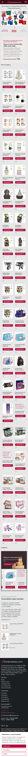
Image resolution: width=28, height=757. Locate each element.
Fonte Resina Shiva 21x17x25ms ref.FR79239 (7, 203)
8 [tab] (17, 27)
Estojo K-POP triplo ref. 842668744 (7, 393)
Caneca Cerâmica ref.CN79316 (7, 106)
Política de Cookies (5, 682)
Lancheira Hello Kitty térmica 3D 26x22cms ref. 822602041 (20, 347)
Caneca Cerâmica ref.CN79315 (7, 130)
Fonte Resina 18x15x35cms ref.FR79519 (18, 227)
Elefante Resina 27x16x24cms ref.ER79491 (18, 274)
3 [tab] (12, 27)
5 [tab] (14, 27)
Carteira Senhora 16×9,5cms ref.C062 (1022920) (20, 489)
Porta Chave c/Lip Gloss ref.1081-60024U (19, 537)
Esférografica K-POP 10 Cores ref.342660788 (7, 418)
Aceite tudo (6, 746)
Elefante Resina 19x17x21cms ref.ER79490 (6, 274)
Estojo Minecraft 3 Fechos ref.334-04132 (19, 441)
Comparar (11, 73)
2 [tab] (11, 27)
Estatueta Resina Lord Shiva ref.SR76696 (20, 83)
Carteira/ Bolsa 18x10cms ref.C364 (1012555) (7, 513)
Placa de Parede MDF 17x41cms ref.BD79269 (8, 179)
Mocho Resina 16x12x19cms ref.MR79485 (6, 322)
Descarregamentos (5, 699)
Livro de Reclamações (5, 686)
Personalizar (6, 750)
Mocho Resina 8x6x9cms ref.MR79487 (6, 298)
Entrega (2, 679)
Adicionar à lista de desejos (12, 571)
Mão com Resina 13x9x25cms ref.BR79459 (19, 251)
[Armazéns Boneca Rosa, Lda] (14, 2)
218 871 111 (4, 711)
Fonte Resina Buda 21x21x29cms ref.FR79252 (19, 203)
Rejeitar (5, 754)
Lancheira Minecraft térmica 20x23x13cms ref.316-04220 (8, 441)
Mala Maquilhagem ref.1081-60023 (19, 512)
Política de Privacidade (6, 688)
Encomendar (7, 87)
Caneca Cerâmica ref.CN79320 (19, 106)
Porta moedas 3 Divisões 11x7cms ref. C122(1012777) (7, 489)
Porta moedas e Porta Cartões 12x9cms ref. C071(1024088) (20, 465)
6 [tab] (15, 27)
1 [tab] (10, 27)
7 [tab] (16, 27)
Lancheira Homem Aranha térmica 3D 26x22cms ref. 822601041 (19, 323)
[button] (25, 2)
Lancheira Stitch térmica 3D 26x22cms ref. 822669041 (6, 584)
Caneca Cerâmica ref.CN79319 (19, 130)
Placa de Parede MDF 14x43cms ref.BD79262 (20, 155)
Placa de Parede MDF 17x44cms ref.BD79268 (20, 179)
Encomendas (3, 693)
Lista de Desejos (4, 697)
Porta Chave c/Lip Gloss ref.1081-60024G (7, 537)
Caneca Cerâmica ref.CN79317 (7, 154)
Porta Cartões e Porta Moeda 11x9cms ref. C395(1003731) (8, 462)
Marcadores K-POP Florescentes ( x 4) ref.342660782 (19, 413)
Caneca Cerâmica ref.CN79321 (7, 83)
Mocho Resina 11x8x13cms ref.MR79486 (18, 298)
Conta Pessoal (4, 695)
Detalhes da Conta (5, 701)
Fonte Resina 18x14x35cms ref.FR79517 (6, 227)
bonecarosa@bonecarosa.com (11, 715)
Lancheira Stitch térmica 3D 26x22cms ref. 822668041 (6, 370)
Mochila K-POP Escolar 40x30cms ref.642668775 (19, 370)
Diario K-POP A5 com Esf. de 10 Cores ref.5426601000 (20, 394)
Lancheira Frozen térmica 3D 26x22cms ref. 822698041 (7, 347)
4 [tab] (13, 27)
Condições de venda (5, 684)
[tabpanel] (14, 18)
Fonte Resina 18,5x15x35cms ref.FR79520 (6, 251)
